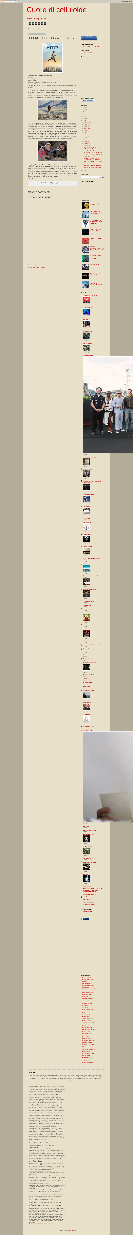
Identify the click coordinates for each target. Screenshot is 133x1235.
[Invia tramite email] (51, 183)
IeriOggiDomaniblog (87, 1027)
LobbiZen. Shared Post (88, 726)
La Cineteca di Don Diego (89, 894)
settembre (86, 128)
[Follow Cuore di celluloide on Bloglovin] (87, 101)
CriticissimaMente (87, 469)
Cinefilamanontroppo (87, 992)
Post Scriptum (86, 899)
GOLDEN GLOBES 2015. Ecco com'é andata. (96, 203)
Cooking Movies (87, 506)
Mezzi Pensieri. (87, 886)
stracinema (85, 1007)
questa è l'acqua (86, 1048)
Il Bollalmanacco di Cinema (90, 295)
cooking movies (86, 1002)
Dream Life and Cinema (88, 1000)
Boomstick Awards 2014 (96, 238)
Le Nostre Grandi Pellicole (89, 862)
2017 (84, 114)
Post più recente (32, 264)
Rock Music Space (87, 522)
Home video (37, 28)
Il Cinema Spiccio (87, 714)
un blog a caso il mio (87, 990)
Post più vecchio (73, 264)
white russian (85, 1011)
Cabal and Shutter (86, 1020)
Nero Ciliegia (86, 826)
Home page (52, 264)
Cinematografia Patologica (90, 662)
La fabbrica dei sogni (88, 494)
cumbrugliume (86, 518)
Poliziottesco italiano (88, 641)
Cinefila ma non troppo (88, 834)
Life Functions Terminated (89, 690)
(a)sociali (85, 874)
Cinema (30, 28)
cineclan (84, 1024)
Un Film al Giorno (87, 682)
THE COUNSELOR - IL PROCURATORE (94, 152)
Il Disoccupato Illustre (88, 601)
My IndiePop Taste (87, 846)
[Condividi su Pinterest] (58, 183)
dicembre (86, 122)
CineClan (85, 625)
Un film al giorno (86, 1013)
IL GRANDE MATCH (89, 150)
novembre (86, 124)
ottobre (86, 126)
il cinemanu (86, 678)
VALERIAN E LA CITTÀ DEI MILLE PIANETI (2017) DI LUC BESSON (96, 222)
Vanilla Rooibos (87, 702)
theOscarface (86, 613)
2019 (84, 109)
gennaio (86, 145)
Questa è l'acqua (87, 655)
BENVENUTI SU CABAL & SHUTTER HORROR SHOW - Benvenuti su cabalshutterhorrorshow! (92, 890)
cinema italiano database (88, 1049)
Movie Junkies (86, 686)
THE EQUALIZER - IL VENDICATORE (95, 274)
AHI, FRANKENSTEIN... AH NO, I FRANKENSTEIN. (92, 148)
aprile (85, 139)
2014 (84, 120)
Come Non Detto (87, 609)
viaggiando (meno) (87, 546)
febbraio (86, 143)
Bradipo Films (85, 1016)
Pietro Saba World (87, 307)
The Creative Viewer (88, 730)
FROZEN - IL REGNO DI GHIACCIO (92, 167)
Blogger (73, 1230)
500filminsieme (87, 605)
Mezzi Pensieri (86, 1031)
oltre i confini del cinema (88, 1053)
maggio (86, 137)
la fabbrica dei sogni (87, 1003)
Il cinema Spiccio (86, 1036)
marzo (85, 141)
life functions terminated (88, 1040)
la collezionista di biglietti (88, 989)
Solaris (84, 1035)
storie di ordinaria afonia (89, 904)
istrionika (84, 981)
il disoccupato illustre (87, 998)
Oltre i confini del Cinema (89, 830)
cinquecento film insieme (88, 1044)
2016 (84, 116)
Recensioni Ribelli (87, 343)
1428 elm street (86, 1057)
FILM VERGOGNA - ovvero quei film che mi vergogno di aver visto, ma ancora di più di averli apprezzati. (97, 248)
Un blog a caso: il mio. (88, 674)
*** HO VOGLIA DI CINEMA (89, 457)
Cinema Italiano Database (89, 629)
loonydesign (85, 1005)
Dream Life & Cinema (88, 902)
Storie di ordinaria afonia (88, 1018)
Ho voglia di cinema (87, 1033)
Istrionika (85, 897)
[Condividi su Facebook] (56, 183)
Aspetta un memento (87, 994)
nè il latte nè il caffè (87, 1059)
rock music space (86, 1055)
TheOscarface (85, 1060)
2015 (84, 118)
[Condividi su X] (54, 183)
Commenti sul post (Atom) (39, 267)
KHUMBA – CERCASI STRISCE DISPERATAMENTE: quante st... (92, 159)
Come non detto (86, 1038)
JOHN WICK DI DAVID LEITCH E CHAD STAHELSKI (95, 257)
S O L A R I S (86, 319)
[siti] (89, 40)
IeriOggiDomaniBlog (88, 355)
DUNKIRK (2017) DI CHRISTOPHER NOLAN (96, 212)
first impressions (87, 563)
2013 (84, 170)
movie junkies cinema (87, 1009)
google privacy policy (47, 1223)
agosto (85, 130)
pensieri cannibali (87, 331)
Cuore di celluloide (57, 10)
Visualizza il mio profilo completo (89, 914)
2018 (84, 111)
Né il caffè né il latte (88, 658)
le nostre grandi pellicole (88, 1025)
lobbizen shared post (87, 985)
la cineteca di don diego (88, 1062)
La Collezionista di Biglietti (89, 589)
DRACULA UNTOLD (95, 264)
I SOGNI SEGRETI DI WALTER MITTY (93, 165)
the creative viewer (87, 983)
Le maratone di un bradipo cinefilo (91, 645)
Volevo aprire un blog (88, 649)
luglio (85, 132)
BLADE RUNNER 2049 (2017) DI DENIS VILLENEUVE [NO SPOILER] (95, 231)
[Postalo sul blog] (53, 183)
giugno (86, 135)
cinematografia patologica (88, 1022)
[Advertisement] (52, 250)
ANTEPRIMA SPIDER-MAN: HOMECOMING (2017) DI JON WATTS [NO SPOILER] (96, 283)
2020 (84, 107)
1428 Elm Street (87, 858)
